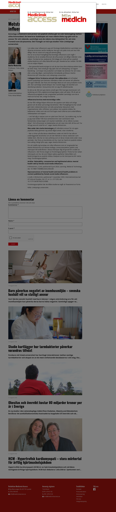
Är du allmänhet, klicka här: (69, 12)
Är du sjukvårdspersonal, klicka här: (40, 12)
